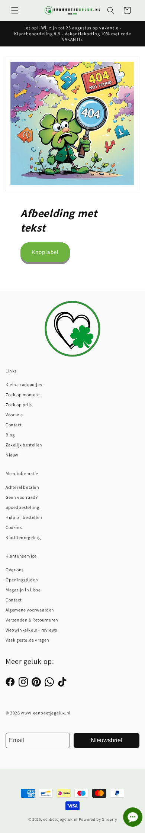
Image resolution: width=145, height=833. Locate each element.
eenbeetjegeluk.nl (60, 819)
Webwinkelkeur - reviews (31, 630)
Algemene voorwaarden (30, 610)
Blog (10, 435)
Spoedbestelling (22, 507)
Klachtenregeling (23, 537)
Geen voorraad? (22, 497)
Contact (14, 424)
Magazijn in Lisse (23, 590)
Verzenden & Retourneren (32, 620)
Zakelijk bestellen (24, 445)
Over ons (15, 569)
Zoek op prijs (19, 404)
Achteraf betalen (22, 487)
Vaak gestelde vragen (27, 640)
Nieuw (12, 455)
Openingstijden (22, 579)
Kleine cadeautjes (24, 384)
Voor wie (14, 414)
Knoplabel (45, 251)
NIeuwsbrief (106, 740)
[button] (15, 10)
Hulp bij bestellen (24, 517)
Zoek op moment (23, 394)
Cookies (14, 527)
